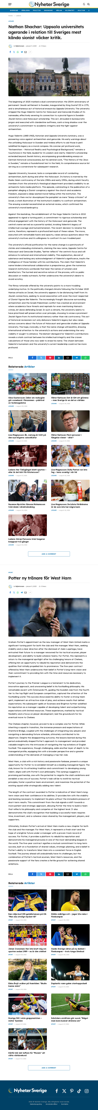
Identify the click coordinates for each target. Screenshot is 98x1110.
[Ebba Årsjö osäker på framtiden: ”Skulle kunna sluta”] (27, 969)
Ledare (11, 21)
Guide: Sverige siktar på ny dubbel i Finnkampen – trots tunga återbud (68, 950)
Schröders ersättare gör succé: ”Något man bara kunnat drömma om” (69, 1019)
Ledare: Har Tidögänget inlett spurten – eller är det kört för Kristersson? (27, 471)
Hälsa (59, 10)
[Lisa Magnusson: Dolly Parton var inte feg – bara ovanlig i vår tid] (70, 456)
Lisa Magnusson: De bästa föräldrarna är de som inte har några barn (69, 505)
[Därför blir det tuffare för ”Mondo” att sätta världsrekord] (27, 1039)
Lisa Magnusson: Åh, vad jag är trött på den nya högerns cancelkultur (27, 436)
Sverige (14, 10)
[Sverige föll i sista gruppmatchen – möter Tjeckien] (27, 1004)
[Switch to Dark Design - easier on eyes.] (84, 4)
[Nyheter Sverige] (49, 4)
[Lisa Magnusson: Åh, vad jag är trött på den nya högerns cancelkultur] (27, 421)
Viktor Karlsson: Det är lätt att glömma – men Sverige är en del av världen (69, 399)
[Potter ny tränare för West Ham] (49, 617)
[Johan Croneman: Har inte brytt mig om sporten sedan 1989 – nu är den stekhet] (27, 935)
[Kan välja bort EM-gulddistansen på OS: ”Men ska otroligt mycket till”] (27, 900)
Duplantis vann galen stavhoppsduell (69, 983)
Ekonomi (48, 10)
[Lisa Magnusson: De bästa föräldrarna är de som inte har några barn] (70, 490)
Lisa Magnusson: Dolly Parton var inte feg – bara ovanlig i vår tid (69, 471)
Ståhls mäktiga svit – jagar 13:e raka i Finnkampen (69, 915)
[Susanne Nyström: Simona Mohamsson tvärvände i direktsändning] (27, 490)
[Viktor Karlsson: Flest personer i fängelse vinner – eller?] (70, 421)
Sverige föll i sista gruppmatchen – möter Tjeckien (25, 1019)
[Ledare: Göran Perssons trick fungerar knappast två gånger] (27, 525)
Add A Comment (49, 554)
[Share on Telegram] (21, 52)
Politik (37, 10)
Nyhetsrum (20, 46)
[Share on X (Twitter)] (14, 52)
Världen (25, 10)
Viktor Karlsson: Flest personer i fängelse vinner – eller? (66, 436)
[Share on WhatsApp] (18, 52)
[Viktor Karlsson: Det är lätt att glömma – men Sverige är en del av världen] (70, 384)
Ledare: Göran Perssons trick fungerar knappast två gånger (26, 540)
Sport (10, 572)
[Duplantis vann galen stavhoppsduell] (70, 969)
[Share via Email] (25, 52)
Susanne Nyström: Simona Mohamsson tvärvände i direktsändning (26, 505)
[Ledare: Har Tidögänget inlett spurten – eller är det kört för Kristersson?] (27, 456)
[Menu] (9, 4)
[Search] (88, 4)
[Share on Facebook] (10, 52)
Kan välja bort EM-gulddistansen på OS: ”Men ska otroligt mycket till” (27, 915)
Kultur (81, 10)
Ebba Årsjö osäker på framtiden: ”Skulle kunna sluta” (27, 984)
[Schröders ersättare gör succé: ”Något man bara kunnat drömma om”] (70, 1004)
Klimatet (69, 10)
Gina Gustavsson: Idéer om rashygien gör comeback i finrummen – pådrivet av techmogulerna (26, 400)
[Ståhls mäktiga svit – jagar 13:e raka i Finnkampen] (70, 900)
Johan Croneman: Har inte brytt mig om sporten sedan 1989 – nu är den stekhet (27, 950)
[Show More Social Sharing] (30, 52)
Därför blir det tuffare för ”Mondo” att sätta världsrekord (26, 1054)
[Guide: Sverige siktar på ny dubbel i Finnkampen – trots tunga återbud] (70, 935)
